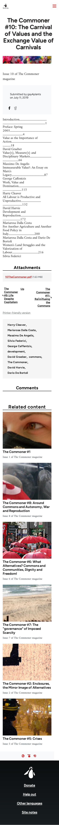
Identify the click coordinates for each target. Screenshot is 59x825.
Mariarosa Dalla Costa (22, 330)
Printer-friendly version (16, 312)
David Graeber (17, 357)
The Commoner (17, 362)
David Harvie (16, 367)
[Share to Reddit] (15, 108)
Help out (29, 794)
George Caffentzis (19, 346)
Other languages (29, 803)
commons (35, 357)
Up (22, 289)
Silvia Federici (17, 341)
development (16, 351)
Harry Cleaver (17, 324)
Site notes (29, 812)
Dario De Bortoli (18, 373)
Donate (29, 785)
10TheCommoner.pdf (18, 277)
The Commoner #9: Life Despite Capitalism (11, 295)
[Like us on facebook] (23, 756)
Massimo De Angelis (20, 335)
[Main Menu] (54, 6)
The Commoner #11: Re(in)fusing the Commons (42, 297)
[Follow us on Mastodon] (35, 756)
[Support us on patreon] (29, 756)
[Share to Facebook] (9, 108)
